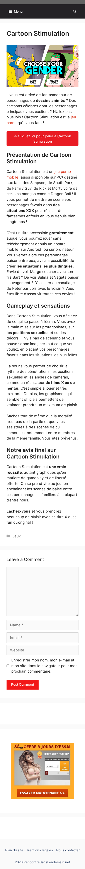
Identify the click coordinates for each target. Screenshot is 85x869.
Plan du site (14, 850)
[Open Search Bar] (75, 11)
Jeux (16, 536)
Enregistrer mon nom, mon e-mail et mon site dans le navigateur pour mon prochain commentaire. (44, 665)
